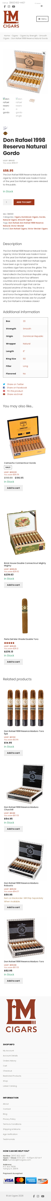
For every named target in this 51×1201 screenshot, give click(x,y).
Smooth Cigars (25, 220)
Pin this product (15, 391)
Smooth (27, 328)
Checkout (7, 1071)
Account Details (10, 1055)
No (24, 373)
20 (24, 321)
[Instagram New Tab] (9, 6)
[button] (44, 53)
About (6, 1104)
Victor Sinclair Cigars (38, 228)
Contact (7, 1109)
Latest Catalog (10, 1086)
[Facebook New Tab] (4, 6)
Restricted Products (12, 1076)
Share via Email (14, 394)
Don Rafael (13, 223)
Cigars (15, 35)
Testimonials (9, 1139)
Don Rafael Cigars (18, 228)
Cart (5, 1066)
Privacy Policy (9, 1119)
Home (7, 35)
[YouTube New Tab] (13, 6)
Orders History (9, 1060)
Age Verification (10, 1134)
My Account (8, 1050)
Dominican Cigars (29, 217)
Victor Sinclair (17, 226)
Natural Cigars (10, 220)
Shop (5, 1081)
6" (24, 351)
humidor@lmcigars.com (19, 1160)
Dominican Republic (33, 336)
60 (24, 358)
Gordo (42, 217)
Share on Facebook (17, 387)
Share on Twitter (15, 384)
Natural (26, 343)
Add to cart (24, 202)
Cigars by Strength (28, 35)
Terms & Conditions (12, 1124)
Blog (5, 1114)
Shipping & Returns (11, 1129)
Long (25, 366)
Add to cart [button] (13, 487)
